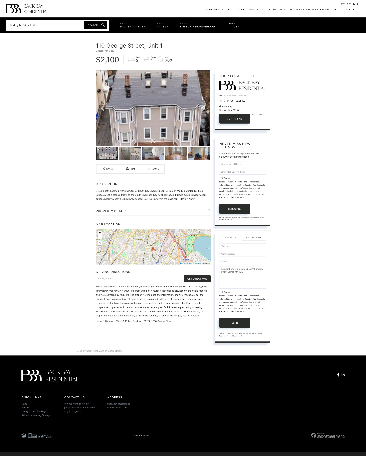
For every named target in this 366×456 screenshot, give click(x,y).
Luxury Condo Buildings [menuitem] (33, 411)
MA (118, 321)
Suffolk (126, 321)
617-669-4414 (232, 101)
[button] (95, 25)
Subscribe (234, 208)
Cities (161, 26)
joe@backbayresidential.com (79, 407)
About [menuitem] (338, 9)
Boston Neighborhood (197, 26)
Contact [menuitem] (352, 9)
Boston (137, 321)
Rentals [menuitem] (25, 407)
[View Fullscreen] (100, 243)
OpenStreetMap (195, 263)
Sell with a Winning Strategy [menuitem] (310, 9)
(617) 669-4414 (349, 4)
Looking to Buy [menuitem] (216, 9)
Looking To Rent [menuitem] (245, 9)
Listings (109, 321)
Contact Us (234, 118)
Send (235, 322)
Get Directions (197, 278)
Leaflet (183, 263)
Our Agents (256, 115)
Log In (67, 411)
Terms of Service (232, 336)
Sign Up (77, 411)
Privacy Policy (240, 197)
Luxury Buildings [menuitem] (273, 9)
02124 (147, 321)
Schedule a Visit (254, 238)
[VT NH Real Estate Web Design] (292, 435)
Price (233, 26)
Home (99, 321)
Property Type (131, 26)
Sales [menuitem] (24, 403)
